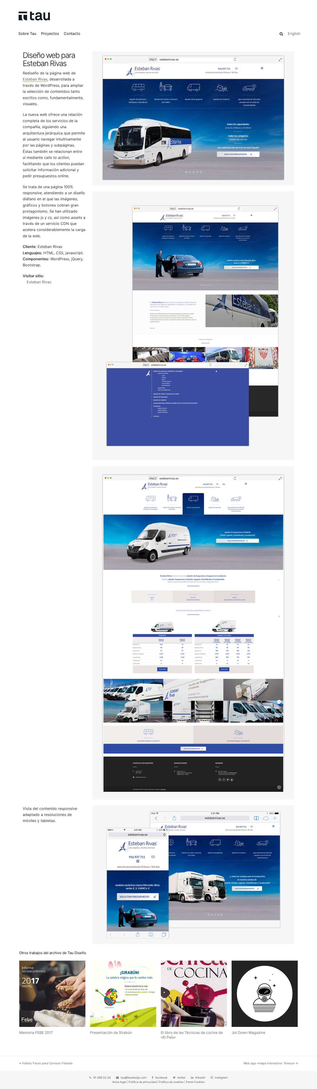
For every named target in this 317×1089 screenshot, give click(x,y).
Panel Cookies (195, 1082)
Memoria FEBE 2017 (36, 1032)
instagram (221, 1077)
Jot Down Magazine (248, 1032)
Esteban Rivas (35, 79)
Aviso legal (119, 1082)
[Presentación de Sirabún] (123, 994)
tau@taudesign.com (133, 1077)
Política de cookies (171, 1082)
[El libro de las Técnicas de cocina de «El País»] (194, 994)
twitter (181, 1077)
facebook (161, 1077)
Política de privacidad (143, 1082)
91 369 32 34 (102, 1077)
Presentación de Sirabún (111, 1032)
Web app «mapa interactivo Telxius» (269, 1063)
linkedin (200, 1077)
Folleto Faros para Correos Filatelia (47, 1063)
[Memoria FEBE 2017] (52, 994)
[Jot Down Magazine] (265, 994)
